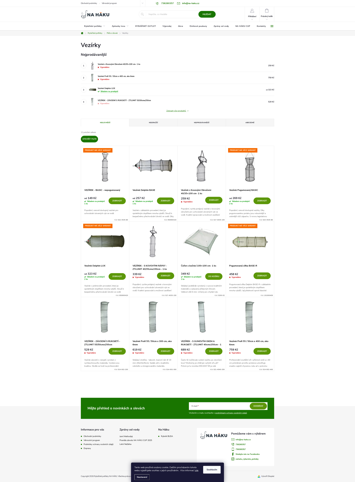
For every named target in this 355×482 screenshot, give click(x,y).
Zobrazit (117, 200)
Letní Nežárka (125, 444)
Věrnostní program (109, 3)
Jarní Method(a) (126, 436)
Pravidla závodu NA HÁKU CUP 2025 (136, 440)
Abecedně (249, 122)
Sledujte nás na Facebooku (248, 454)
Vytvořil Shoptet (267, 476)
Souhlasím (212, 469)
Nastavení (142, 477)
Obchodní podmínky (89, 3)
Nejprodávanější (201, 122)
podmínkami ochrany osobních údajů (231, 413)
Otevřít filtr (90, 139)
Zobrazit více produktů (176, 111)
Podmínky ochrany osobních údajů (98, 444)
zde (196, 470)
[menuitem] (95, 26)
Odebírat (258, 406)
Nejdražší (153, 122)
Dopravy (87, 448)
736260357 (241, 444)
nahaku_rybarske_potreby (247, 459)
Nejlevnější (105, 122)
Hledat (207, 14)
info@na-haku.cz (243, 439)
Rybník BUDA (167, 436)
